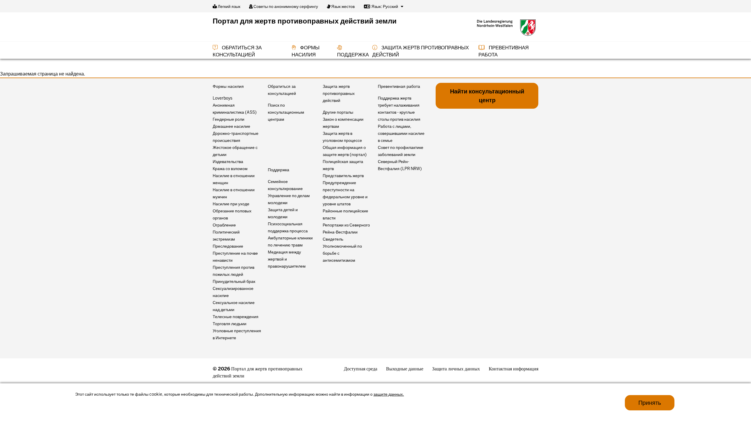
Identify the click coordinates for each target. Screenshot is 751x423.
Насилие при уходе (231, 204)
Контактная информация (513, 369)
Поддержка (278, 169)
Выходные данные (404, 369)
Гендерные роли (228, 119)
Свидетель (333, 239)
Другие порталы (338, 112)
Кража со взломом (230, 168)
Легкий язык (228, 6)
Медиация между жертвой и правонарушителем (287, 259)
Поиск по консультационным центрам (286, 112)
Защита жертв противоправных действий (339, 93)
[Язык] (402, 6)
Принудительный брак (234, 281)
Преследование (228, 246)
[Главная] (506, 27)
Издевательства (228, 161)
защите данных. (388, 394)
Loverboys (222, 98)
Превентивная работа (399, 86)
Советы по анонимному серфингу (285, 6)
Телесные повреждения (235, 316)
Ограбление (224, 225)
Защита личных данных (456, 369)
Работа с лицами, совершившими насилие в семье (401, 133)
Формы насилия (228, 86)
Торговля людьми (229, 323)
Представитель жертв (343, 175)
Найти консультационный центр (487, 96)
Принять (649, 403)
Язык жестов (342, 6)
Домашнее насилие (231, 126)
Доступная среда (360, 369)
